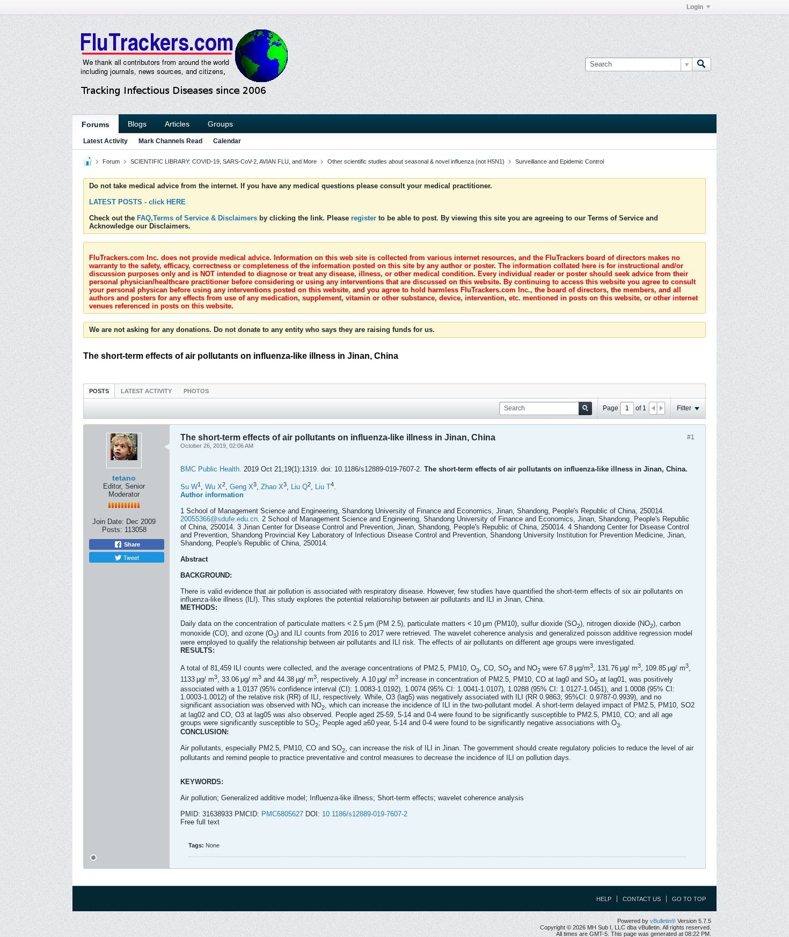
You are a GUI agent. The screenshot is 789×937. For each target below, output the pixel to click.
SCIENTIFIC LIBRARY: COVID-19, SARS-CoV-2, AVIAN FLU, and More (223, 161)
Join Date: (108, 522)
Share (131, 544)
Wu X (213, 487)
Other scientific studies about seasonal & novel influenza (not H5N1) (416, 161)
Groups (220, 124)
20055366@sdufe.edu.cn (219, 519)
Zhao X (272, 487)
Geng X (241, 487)
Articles (177, 124)
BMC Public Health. (211, 469)
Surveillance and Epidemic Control (559, 161)
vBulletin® (663, 921)
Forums (95, 124)
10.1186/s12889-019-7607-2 (364, 814)
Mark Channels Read (170, 141)
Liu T (323, 487)
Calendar (227, 141)
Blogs (137, 124)
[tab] (99, 390)
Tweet (130, 557)
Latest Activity (105, 141)
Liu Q (299, 487)
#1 (691, 437)
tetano (124, 478)
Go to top (689, 899)
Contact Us (642, 899)
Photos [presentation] (196, 391)
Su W (189, 487)
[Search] (701, 64)
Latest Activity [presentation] (146, 391)
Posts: (112, 530)
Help (603, 899)
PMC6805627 (282, 814)
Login (694, 7)
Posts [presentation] (99, 391)
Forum (111, 161)
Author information (212, 495)
